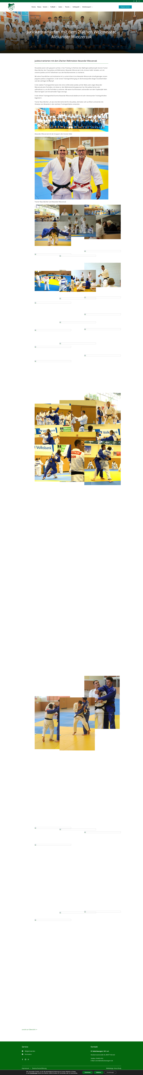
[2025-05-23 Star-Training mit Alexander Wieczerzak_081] (102, 425)
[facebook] (133, 1)
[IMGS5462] (102, 643)
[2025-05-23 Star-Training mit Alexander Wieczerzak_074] (78, 401)
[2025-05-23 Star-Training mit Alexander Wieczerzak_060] (53, 361)
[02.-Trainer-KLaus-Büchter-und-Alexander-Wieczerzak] (71, 137)
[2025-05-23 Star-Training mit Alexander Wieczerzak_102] (78, 512)
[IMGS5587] (78, 964)
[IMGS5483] (78, 665)
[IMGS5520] (78, 735)
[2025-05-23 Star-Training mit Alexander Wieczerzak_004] (102, 206)
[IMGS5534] (102, 793)
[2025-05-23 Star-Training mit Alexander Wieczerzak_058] (102, 356)
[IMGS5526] (78, 774)
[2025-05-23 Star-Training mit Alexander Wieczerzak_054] (53, 330)
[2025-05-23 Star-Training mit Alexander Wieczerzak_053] (102, 329)
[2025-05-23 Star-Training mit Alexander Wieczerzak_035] (102, 281)
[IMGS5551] (53, 845)
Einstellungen (33, 1073)
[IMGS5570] (78, 913)
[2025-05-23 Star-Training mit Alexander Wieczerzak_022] (53, 254)
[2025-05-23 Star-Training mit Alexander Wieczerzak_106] (53, 514)
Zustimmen (88, 1072)
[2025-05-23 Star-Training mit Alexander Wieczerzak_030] (78, 271)
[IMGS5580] (78, 950)
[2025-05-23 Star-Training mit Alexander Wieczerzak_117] (102, 570)
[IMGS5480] (53, 664)
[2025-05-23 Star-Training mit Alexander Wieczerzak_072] (102, 394)
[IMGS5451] (102, 629)
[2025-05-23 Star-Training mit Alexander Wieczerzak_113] (53, 546)
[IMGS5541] (102, 815)
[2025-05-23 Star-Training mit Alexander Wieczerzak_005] (102, 216)
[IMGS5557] (102, 878)
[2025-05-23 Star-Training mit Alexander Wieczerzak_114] (102, 554)
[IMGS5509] (77, 698)
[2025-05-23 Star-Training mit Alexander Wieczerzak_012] (102, 233)
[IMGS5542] (53, 828)
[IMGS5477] (102, 660)
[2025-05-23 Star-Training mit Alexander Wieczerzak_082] (53, 426)
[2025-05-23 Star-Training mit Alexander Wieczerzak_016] (102, 251)
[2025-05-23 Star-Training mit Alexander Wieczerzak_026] (78, 256)
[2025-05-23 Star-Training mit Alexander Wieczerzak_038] (78, 286)
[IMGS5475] (78, 648)
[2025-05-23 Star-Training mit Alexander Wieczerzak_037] (53, 286)
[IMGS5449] (53, 620)
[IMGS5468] (53, 647)
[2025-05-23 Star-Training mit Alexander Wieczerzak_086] (102, 442)
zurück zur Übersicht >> (29, 1029)
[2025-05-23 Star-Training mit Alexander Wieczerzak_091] (78, 467)
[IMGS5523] (53, 757)
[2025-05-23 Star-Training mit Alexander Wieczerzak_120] (52, 584)
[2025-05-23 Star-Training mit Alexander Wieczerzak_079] (53, 405)
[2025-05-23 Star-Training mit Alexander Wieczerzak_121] (78, 591)
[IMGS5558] (78, 879)
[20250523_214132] (102, 591)
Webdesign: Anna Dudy (113, 1068)
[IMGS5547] (78, 829)
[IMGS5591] (78, 1001)
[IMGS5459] (78, 631)
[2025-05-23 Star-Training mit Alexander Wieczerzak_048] (78, 299)
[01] (71, 108)
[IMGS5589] (102, 980)
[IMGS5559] (53, 886)
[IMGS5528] (102, 776)
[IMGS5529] (53, 777)
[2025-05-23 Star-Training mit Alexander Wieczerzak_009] (53, 223)
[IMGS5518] (53, 734)
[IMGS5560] (102, 895)
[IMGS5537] (53, 811)
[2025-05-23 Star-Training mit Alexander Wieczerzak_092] (53, 471)
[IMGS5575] (78, 930)
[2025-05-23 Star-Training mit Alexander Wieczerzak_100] (78, 493)
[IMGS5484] (102, 677)
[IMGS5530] (78, 791)
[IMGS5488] (78, 682)
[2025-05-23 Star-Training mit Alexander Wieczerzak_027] (102, 264)
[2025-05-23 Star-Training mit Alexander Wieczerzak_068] (102, 371)
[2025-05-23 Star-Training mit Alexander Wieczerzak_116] (53, 567)
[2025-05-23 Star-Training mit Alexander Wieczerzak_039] (102, 298)
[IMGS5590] (78, 984)
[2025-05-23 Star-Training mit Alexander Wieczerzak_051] (102, 314)
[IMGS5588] (53, 978)
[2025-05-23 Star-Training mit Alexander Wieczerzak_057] (53, 347)
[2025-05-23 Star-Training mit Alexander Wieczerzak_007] (78, 216)
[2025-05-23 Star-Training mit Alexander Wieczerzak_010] (78, 231)
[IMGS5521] (102, 738)
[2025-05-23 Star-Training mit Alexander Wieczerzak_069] (78, 376)
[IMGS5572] (53, 920)
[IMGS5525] (102, 759)
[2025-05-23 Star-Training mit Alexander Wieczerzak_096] (53, 488)
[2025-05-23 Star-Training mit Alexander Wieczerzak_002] (53, 206)
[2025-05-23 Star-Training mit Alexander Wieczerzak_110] (78, 531)
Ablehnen (98, 1072)
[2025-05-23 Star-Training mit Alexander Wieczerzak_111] (53, 533)
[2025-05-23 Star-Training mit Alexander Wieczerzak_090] (53, 446)
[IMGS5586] (102, 957)
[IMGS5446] (102, 612)
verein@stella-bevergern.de (104, 1061)
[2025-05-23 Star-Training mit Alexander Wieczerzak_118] (78, 572)
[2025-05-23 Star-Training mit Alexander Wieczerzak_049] (53, 303)
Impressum (25, 1068)
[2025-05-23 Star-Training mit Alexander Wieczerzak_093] (102, 472)
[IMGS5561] (78, 896)
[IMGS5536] (53, 794)
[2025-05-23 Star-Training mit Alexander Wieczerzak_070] (53, 383)
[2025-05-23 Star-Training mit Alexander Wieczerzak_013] (53, 239)
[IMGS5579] (52, 941)
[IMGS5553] (102, 854)
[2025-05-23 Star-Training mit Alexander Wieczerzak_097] (102, 490)
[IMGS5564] (53, 903)
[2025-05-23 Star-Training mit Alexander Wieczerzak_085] (78, 433)
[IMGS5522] (78, 752)
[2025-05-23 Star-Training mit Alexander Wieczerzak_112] (102, 539)
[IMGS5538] (78, 813)
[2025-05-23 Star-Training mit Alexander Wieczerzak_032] (53, 272)
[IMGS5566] (102, 912)
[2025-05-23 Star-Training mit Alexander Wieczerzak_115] (78, 563)
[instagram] (136, 1)
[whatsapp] (139, 1)
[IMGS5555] (53, 869)
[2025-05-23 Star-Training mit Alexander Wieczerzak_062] (78, 363)
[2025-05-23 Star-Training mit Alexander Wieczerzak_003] (78, 206)
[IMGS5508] (52, 697)
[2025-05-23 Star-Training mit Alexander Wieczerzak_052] (78, 322)
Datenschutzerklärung (39, 1068)
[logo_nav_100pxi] (11, 3)
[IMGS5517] (102, 714)
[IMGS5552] (78, 845)
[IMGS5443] (78, 611)
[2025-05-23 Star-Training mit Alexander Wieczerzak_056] (78, 344)
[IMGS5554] (78, 862)
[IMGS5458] (53, 630)
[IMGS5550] (102, 832)
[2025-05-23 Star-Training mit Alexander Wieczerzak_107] (102, 524)
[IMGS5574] (102, 929)
